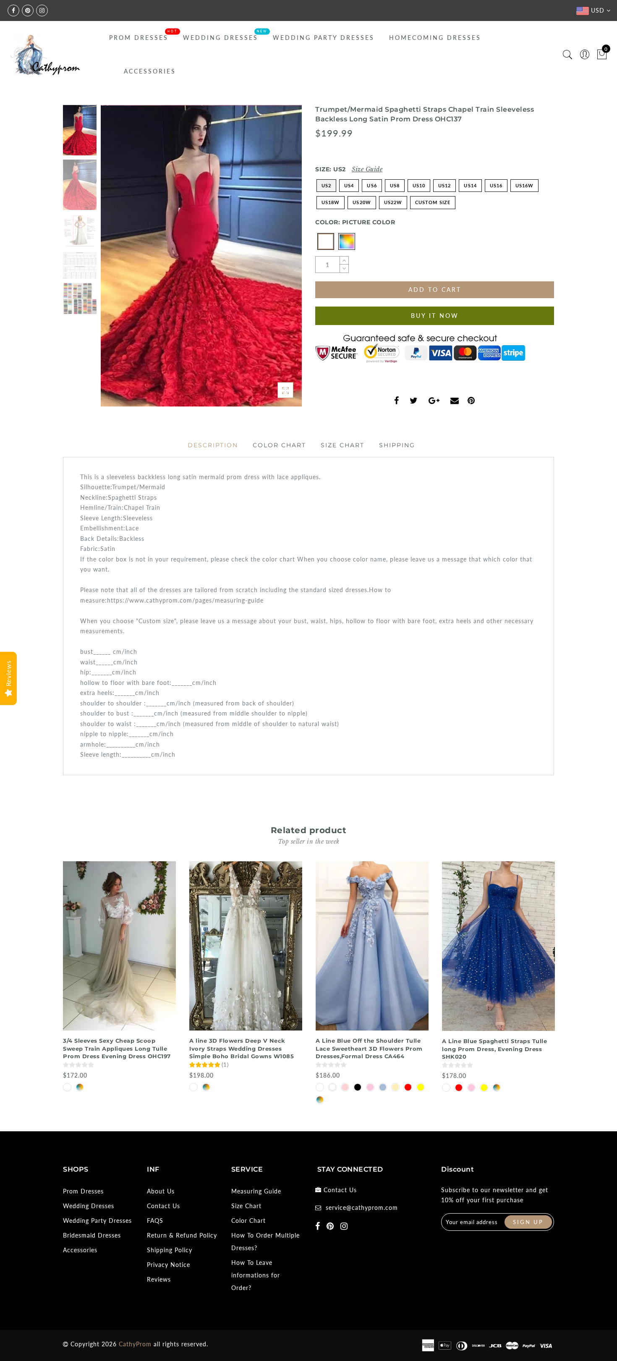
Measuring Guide (256, 1191)
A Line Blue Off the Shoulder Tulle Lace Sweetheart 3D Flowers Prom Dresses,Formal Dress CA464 (369, 1048)
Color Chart (279, 445)
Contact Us (163, 1205)
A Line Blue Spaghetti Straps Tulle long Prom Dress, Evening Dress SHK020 (494, 1049)
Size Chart (342, 445)
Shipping (397, 445)
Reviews (159, 1279)
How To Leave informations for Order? (255, 1275)
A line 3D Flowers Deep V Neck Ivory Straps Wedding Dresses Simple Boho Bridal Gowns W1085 (241, 1048)
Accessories (150, 71)
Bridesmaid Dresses (92, 1235)
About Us (161, 1191)
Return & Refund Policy (182, 1235)
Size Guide (367, 169)
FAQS (155, 1220)
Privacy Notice (168, 1264)
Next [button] (275, 260)
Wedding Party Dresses (323, 37)
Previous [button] (116, 260)
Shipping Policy (169, 1249)
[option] (201, 255)
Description (213, 445)
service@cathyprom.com (362, 1207)
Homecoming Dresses (435, 37)
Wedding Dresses (220, 37)
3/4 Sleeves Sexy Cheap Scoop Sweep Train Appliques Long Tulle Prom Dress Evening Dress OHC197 (117, 1048)
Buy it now (435, 315)
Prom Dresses (138, 37)
